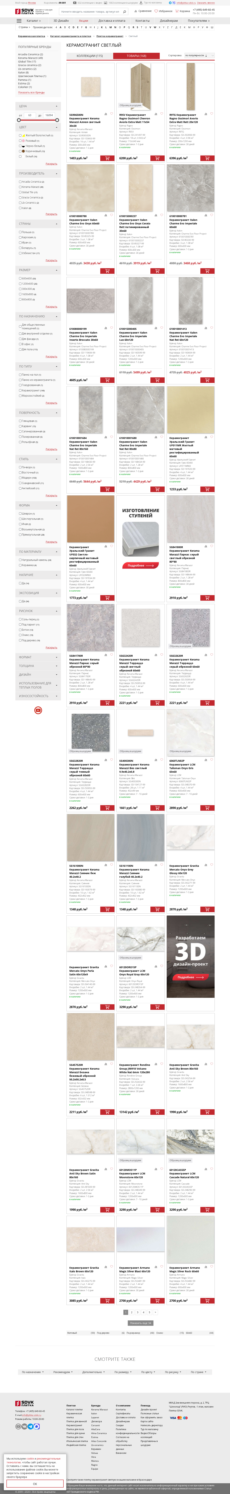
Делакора (96, 1421)
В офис (27, 344)
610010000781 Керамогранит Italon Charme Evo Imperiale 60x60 (183, 221)
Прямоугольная (33, 534)
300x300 (28, 288)
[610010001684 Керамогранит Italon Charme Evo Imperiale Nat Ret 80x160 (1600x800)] (90, 409)
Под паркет (30, 624)
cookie (30, 1458)
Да (25, 583)
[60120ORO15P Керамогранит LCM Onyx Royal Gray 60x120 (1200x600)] (140, 939)
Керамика (29, 565)
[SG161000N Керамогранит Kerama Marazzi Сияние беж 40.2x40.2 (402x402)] (90, 837)
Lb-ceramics (25, 69)
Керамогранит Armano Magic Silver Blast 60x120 (134, 1269)
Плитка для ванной (76, 1421)
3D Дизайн (61, 21)
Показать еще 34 (140, 1323)
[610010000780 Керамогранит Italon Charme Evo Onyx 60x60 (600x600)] (90, 187)
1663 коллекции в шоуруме (123, 2)
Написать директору (152, 1425)
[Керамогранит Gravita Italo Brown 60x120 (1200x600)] (90, 1239)
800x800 (28, 299)
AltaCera (95, 1429)
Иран (26, 242)
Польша (28, 232)
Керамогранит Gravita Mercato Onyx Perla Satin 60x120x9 (84, 970)
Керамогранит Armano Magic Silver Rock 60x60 (184, 1269)
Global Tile (24, 61)
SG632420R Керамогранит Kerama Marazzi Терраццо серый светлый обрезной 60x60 (134, 663)
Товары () (136, 56)
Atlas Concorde (99, 1441)
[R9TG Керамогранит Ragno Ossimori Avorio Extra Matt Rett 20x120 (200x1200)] (191, 86)
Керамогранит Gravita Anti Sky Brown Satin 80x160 (84, 1173)
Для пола (30, 349)
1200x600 (29, 283)
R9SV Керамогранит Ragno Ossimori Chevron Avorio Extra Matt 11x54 (134, 118)
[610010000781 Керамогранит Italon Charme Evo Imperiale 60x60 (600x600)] (191, 187)
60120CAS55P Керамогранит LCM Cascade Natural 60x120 (184, 1173)
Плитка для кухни (75, 1433)
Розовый (32, 140)
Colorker (23, 87)
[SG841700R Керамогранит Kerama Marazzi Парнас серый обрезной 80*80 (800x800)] (90, 627)
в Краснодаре (144, 1479)
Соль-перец (30, 619)
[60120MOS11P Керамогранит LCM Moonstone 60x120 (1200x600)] (140, 1141)
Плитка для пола (75, 1429)
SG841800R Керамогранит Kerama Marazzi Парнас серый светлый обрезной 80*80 (184, 554)
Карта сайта (147, 1421)
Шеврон (28, 513)
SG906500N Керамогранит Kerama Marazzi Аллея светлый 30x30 (84, 120)
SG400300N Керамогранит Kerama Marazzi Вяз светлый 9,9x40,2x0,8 (134, 766)
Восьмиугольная (33, 529)
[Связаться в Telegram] (170, 2)
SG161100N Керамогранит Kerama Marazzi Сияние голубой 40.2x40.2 (134, 871)
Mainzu (95, 1460)
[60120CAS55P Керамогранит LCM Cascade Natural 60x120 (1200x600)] (191, 1141)
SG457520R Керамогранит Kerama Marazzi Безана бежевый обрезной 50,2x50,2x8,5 (84, 1072)
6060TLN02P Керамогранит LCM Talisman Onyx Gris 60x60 (182, 766)
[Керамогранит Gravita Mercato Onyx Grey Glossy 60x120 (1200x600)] (191, 837)
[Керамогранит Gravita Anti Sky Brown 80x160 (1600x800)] (191, 1036)
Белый (31, 156)
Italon (21, 72)
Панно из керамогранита (38, 379)
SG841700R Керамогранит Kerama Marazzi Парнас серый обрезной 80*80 (84, 661)
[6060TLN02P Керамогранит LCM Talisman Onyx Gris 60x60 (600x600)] (191, 732)
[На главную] (35, 1403)
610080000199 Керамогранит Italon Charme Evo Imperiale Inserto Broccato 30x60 (83, 334)
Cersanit (95, 1425)
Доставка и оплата (111, 21)
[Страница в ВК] (24, 1426)
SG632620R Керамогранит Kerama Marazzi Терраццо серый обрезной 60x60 (184, 661)
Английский (30, 488)
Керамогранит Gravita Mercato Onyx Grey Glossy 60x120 (184, 869)
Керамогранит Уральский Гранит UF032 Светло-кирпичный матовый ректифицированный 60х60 (84, 556)
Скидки (120, 1425)
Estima (22, 83)
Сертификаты (123, 1413)
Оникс (27, 635)
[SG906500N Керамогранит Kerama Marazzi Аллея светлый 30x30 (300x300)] (90, 86)
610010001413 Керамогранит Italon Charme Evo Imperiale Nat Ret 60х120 (183, 334)
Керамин (96, 1449)
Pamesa (22, 80)
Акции (83, 21)
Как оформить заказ (151, 1417)
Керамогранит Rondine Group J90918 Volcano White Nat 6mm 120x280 (134, 1068)
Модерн (29, 477)
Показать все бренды (31, 92)
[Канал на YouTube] (18, 1426)
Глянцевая (29, 421)
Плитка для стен (74, 1437)
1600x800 (29, 294)
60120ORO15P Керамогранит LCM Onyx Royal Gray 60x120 (134, 970)
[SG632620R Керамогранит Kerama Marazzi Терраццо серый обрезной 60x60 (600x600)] (191, 627)
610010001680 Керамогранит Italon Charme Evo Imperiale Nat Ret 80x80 (133, 443)
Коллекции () (90, 56)
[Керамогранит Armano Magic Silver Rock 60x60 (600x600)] (191, 1239)
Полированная (32, 436)
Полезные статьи (150, 1413)
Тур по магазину (153, 2)
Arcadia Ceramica (28, 54)
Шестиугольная (32, 518)
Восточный (30, 472)
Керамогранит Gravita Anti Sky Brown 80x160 (184, 1066)
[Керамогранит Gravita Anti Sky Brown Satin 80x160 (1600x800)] (90, 1141)
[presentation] (20, 135)
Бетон (27, 629)
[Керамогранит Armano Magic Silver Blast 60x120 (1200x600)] (140, 1239)
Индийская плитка (76, 1445)
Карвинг (29, 426)
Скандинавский (33, 483)
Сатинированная (33, 431)
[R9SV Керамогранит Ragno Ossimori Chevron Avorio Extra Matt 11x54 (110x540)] (140, 86)
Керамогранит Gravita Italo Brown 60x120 (84, 1269)
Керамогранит (33, 390)
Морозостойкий (33, 395)
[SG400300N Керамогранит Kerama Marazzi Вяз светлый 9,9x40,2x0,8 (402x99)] (140, 732)
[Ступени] (140, 536)
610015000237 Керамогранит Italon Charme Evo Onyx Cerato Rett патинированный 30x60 (134, 223)
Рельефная (30, 442)
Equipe (94, 1468)
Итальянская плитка (77, 1441)
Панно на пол (31, 374)
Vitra (93, 1456)
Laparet (95, 1417)
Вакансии (121, 1453)
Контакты (142, 21)
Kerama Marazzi (28, 58)
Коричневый (35, 151)
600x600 (29, 278)
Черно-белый (35, 146)
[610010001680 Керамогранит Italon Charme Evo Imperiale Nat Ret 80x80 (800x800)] (140, 409)
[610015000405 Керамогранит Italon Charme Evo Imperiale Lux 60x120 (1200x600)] (140, 300)
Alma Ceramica (99, 1433)
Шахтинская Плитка (30, 76)
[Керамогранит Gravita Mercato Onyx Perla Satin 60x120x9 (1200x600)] (90, 939)
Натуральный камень (36, 560)
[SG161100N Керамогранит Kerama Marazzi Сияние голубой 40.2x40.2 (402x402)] (140, 837)
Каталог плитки (74, 1409)
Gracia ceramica (28, 65)
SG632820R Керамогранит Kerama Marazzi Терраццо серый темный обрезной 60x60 (84, 768)
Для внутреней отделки (37, 333)
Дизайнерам (169, 21)
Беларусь (29, 248)
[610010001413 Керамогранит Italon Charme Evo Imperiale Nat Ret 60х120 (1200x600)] (191, 300)
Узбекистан (31, 253)
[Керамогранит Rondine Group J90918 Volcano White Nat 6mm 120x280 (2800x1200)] (140, 1036)
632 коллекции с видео (90, 2)
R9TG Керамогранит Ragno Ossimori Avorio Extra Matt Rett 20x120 (183, 118)
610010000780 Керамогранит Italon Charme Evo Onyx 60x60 (84, 219)
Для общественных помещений (33, 326)
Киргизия (29, 237)
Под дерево (31, 640)
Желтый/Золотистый (39, 135)
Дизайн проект (149, 1409)
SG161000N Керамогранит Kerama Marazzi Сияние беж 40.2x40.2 (84, 871)
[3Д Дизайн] (191, 957)
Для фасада (30, 339)
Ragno (94, 1464)
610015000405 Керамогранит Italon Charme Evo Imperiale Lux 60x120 (133, 334)
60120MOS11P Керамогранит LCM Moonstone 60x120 (132, 1173)
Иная (26, 524)
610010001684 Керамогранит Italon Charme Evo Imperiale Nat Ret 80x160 (83, 443)
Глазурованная (32, 385)
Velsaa (94, 1453)
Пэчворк (28, 467)
